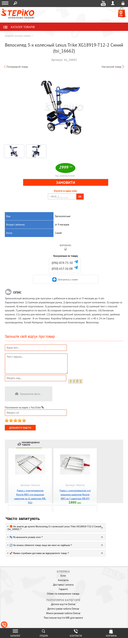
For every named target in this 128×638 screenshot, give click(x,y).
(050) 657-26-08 (62, 269)
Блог (63, 575)
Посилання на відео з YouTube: (23, 407)
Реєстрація (123, 3)
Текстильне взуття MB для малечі (63, 617)
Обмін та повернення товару (63, 593)
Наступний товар (112, 66)
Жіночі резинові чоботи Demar (63, 613)
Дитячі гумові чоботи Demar (63, 608)
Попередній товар (17, 66)
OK (80, 196)
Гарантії (63, 589)
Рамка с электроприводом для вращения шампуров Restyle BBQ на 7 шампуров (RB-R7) (75, 494)
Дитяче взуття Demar (63, 604)
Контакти (63, 580)
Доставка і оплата (63, 584)
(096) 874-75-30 (62, 263)
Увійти (113, 3)
